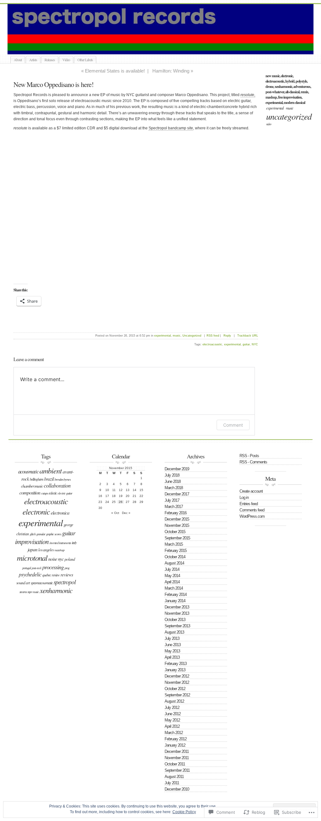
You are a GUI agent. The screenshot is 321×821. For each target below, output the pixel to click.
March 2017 (174, 506)
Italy (74, 542)
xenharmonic (56, 590)
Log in (244, 497)
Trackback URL (247, 335)
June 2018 (173, 481)
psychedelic (30, 574)
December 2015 (177, 519)
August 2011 (174, 776)
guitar (246, 344)
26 (121, 502)
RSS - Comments (253, 462)
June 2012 (173, 713)
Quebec (46, 574)
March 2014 (174, 588)
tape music (33, 592)
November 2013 (177, 613)
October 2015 (175, 531)
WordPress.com (252, 516)
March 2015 (174, 544)
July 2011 (172, 782)
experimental (275, 108)
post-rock (36, 568)
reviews (67, 574)
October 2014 (175, 556)
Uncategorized (289, 116)
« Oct (115, 513)
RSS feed (213, 335)
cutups (44, 493)
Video (66, 59)
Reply (227, 335)
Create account (251, 491)
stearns (23, 592)
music (289, 108)
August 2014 (174, 563)
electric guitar (65, 493)
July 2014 (172, 569)
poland (70, 559)
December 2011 (177, 751)
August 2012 (174, 701)
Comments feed (251, 510)
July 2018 (172, 475)
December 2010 (177, 789)
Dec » (126, 513)
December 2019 (177, 469)
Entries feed (248, 503)
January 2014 (175, 600)
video (268, 124)
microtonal (32, 558)
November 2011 (177, 757)
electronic (36, 511)
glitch (32, 534)
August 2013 (174, 632)
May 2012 (172, 720)
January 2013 (175, 669)
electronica (60, 512)
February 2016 (176, 512)
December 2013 (177, 607)
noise (52, 558)
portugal (26, 568)
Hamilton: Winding (170, 70)
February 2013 (176, 663)
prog (67, 568)
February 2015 (176, 550)
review (56, 574)
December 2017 (177, 494)
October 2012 (175, 688)
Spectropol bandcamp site (171, 128)
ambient (50, 470)
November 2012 (177, 682)
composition (29, 492)
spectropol (65, 582)
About (18, 59)
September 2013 (177, 626)
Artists (33, 59)
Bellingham (36, 479)
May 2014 (172, 575)
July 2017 (172, 500)
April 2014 (172, 582)
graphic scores (53, 534)
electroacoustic (212, 344)
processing (53, 567)
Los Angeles (46, 550)
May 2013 (172, 651)
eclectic (53, 492)
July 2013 (172, 638)
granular (40, 534)
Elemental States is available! (115, 70)
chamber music (32, 486)
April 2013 (172, 657)
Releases (50, 59)
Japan (32, 549)
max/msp (59, 550)
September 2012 (177, 695)
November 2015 (177, 525)
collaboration (57, 485)
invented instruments (60, 543)
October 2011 (175, 764)
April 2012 (172, 726)
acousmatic (28, 471)
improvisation (32, 541)
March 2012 (174, 732)
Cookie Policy (184, 812)
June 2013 (173, 644)
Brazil (49, 478)
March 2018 (174, 487)
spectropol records (167, 47)
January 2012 (175, 745)
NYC (255, 344)
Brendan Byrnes (63, 479)
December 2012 (177, 676)
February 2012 (176, 739)
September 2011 (177, 770)
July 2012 (172, 707)
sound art (23, 583)
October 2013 (175, 619)
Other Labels (85, 59)
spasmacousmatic (42, 582)
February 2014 (176, 594)
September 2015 (177, 538)
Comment (233, 425)
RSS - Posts (249, 455)
